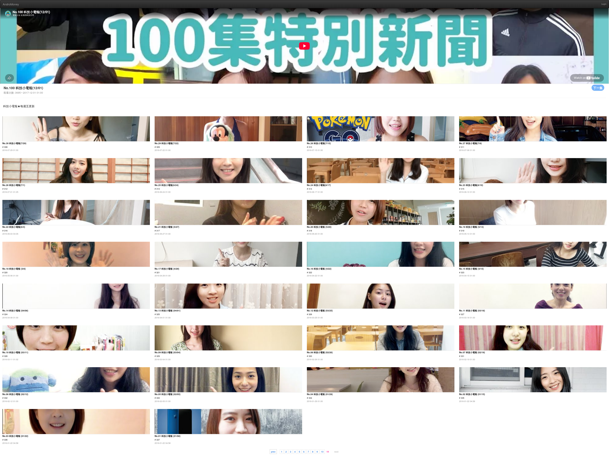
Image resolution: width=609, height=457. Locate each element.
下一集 (598, 87)
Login (603, 4)
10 (322, 451)
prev (273, 451)
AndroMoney (11, 4)
